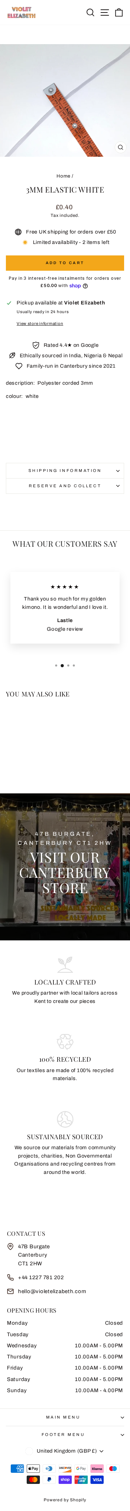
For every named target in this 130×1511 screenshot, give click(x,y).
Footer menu (63, 1434)
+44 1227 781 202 (41, 1277)
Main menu (63, 1417)
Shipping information (65, 470)
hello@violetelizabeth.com (52, 1291)
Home (63, 176)
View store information (40, 323)
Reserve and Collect (65, 486)
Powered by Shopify (65, 1499)
